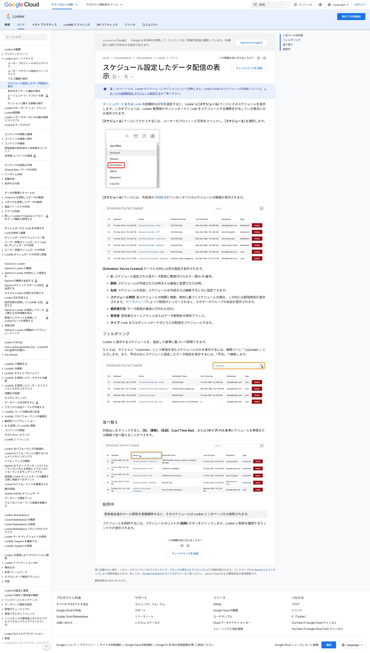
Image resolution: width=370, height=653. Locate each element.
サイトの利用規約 (110, 644)
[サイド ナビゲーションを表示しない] (46, 646)
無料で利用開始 (351, 16)
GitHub (217, 604)
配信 (160, 104)
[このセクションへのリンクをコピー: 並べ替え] (122, 422)
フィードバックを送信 (248, 68)
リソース (130, 24)
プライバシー (88, 644)
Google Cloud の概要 (225, 610)
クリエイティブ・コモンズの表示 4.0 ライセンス (177, 569)
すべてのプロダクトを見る (72, 604)
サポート (140, 610)
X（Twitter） (300, 616)
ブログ (296, 604)
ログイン (360, 4)
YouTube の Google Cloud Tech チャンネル (317, 628)
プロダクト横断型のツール (102, 4)
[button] (25, 54)
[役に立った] (259, 58)
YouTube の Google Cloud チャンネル (314, 622)
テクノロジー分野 (62, 4)
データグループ (136, 302)
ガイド (21, 24)
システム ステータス (147, 622)
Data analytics (144, 57)
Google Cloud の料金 (68, 610)
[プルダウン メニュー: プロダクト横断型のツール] (122, 4)
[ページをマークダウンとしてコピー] (126, 76)
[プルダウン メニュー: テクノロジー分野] (77, 4)
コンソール (305, 4)
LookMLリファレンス (77, 24)
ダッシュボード (113, 104)
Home (106, 57)
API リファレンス (107, 24)
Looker (18, 16)
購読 (328, 645)
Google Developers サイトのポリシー (163, 573)
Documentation (123, 57)
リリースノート (144, 616)
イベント (297, 610)
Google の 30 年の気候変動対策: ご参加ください (185, 644)
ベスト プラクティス (44, 24)
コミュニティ (150, 24)
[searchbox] (26, 37)
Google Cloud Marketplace (72, 616)
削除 (160, 197)
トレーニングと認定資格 (228, 628)
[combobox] (270, 4)
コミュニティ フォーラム (150, 604)
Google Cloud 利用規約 (138, 644)
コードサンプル (222, 616)
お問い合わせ (64, 622)
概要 (7, 24)
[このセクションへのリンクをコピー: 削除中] (118, 504)
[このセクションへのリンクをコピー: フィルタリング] (133, 334)
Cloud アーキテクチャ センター (232, 622)
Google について (66, 644)
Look (137, 104)
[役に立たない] (264, 58)
